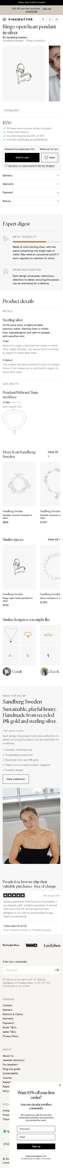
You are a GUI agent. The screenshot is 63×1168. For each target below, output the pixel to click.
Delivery (7, 1010)
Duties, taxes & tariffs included (31, 2)
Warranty (8, 1018)
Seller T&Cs (9, 1032)
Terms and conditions (33, 1156)
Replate (7, 1082)
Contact (7, 1005)
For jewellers (10, 1064)
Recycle (7, 1091)
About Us (8, 1056)
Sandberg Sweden (16, 37)
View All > (53, 454)
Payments (8, 1023)
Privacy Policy (10, 1036)
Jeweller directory (13, 1060)
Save (52, 157)
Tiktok (6, 1119)
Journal (7, 1078)
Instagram (8, 1110)
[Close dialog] (60, 1085)
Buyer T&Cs (9, 1027)
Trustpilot (46, 930)
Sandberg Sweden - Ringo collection (24, 40)
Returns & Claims (13, 1014)
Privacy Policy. (26, 983)
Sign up (36, 1146)
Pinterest (8, 1115)
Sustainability (10, 1073)
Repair (6, 1086)
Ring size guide (11, 1069)
